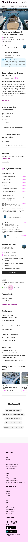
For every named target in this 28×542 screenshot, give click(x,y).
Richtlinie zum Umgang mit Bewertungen (16, 482)
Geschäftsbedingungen (12, 470)
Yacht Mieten (9, 513)
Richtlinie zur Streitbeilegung (13, 480)
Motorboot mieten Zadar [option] (13, 410)
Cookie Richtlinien (10, 468)
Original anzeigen (19, 208)
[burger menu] (22, 2)
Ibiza (7, 498)
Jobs (7, 475)
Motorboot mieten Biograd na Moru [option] (13, 414)
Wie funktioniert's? (10, 461)
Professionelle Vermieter (12, 464)
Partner (7, 473)
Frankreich (8, 495)
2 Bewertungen (10, 37)
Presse (7, 462)
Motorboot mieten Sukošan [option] (13, 423)
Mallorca (8, 491)
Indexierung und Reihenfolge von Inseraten (16, 479)
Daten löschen (5, 162)
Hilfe (7, 457)
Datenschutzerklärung (11, 466)
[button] (21, 10)
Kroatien (8, 493)
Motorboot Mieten (10, 507)
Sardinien (8, 497)
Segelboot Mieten (10, 506)
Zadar (7, 502)
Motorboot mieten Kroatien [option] (13, 418)
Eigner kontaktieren (14, 272)
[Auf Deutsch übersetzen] (16, 78)
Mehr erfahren (9, 329)
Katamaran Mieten (10, 509)
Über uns (8, 459)
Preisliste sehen (6, 158)
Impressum (8, 471)
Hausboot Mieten (10, 511)
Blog (7, 477)
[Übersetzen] (9, 200)
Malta (7, 500)
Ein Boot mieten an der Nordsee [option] (13, 427)
